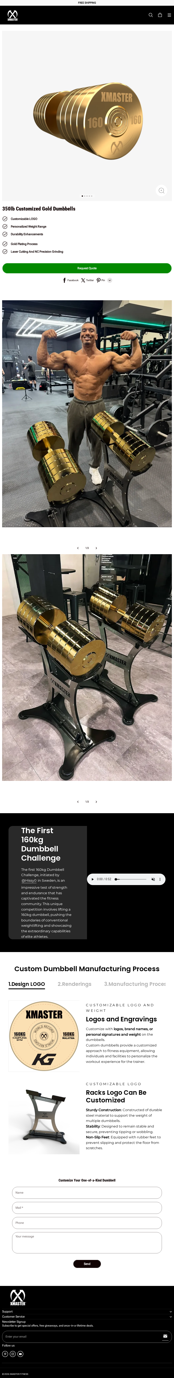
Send (87, 1264)
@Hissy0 (29, 880)
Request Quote (87, 268)
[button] (169, 15)
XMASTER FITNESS (19, 1374)
